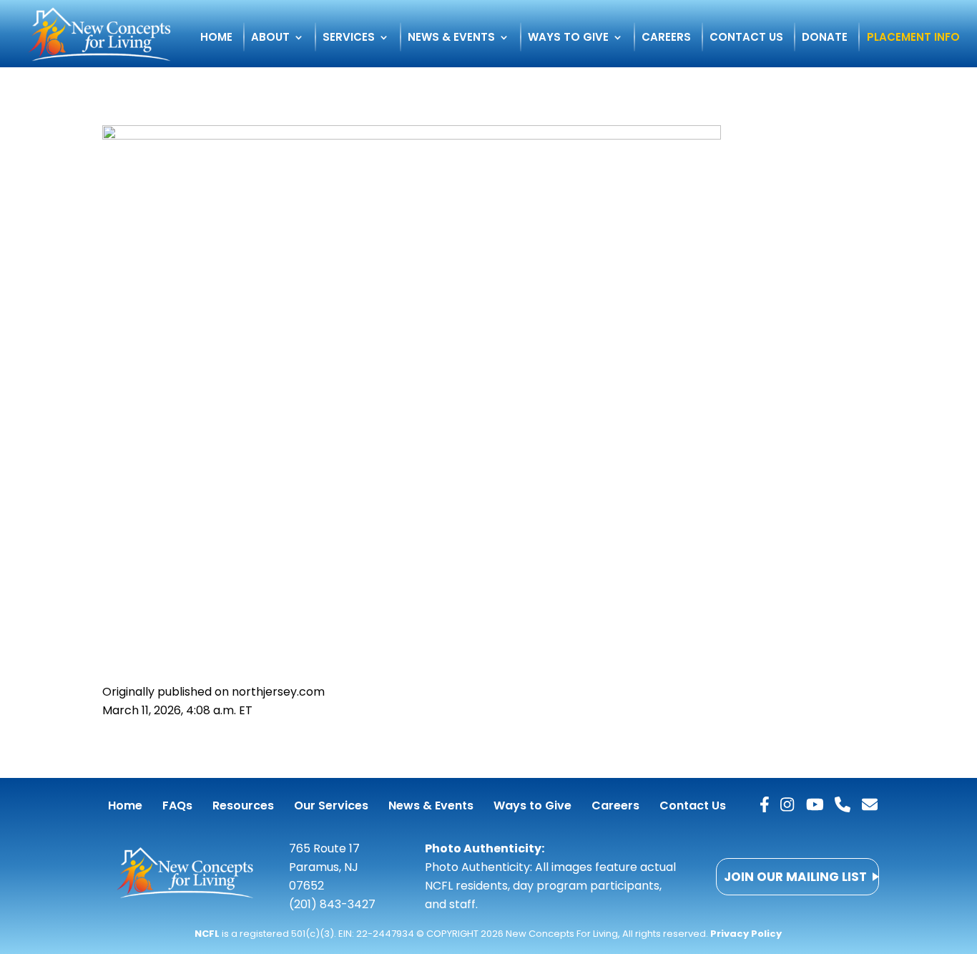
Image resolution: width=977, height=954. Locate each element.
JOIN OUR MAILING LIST (795, 876)
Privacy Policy (746, 933)
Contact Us (746, 38)
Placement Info (913, 38)
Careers (666, 38)
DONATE (825, 38)
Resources (243, 805)
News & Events (451, 38)
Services (349, 38)
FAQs (177, 805)
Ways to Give (568, 38)
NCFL (207, 933)
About (270, 38)
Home (216, 38)
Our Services (331, 805)
